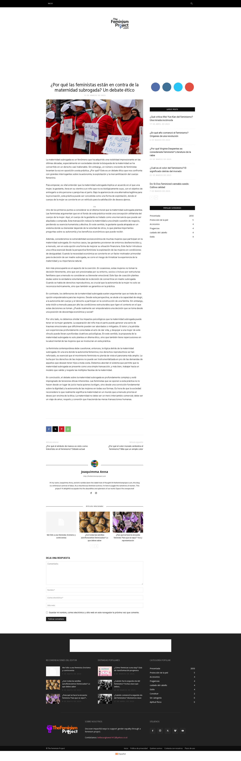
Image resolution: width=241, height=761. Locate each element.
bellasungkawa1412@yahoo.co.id (112, 737)
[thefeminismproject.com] (120, 23)
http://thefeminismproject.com (94, 476)
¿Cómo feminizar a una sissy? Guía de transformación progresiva (128, 669)
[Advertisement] (120, 55)
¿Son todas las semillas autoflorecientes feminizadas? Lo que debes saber (94, 538)
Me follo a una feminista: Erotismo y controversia (76, 669)
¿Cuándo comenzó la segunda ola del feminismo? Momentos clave (128, 697)
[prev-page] (92, 546)
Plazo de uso (190, 748)
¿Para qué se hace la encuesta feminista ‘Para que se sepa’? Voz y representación (128, 538)
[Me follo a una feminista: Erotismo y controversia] (61, 522)
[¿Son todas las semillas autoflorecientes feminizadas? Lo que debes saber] (94, 522)
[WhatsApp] (68, 429)
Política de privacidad (139, 748)
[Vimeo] (175, 731)
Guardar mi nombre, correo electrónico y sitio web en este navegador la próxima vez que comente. (94, 612)
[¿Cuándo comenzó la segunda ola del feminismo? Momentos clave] (105, 699)
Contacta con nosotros (173, 748)
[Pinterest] (61, 429)
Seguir (167, 84)
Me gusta (155, 84)
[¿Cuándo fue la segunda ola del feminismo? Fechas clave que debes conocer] (105, 685)
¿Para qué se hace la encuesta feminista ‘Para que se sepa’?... (74, 697)
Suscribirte (189, 84)
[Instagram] (97, 493)
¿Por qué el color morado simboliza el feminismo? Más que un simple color (125, 447)
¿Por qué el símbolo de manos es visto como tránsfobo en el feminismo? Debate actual (67, 447)
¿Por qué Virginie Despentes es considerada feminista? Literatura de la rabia (170, 152)
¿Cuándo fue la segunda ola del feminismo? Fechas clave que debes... (127, 684)
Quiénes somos (156, 748)
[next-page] (96, 546)
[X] (55, 429)
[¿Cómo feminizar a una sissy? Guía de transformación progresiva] (105, 671)
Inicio (50, 3)
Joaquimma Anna (94, 471)
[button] (191, 3)
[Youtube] (182, 731)
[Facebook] (49, 429)
